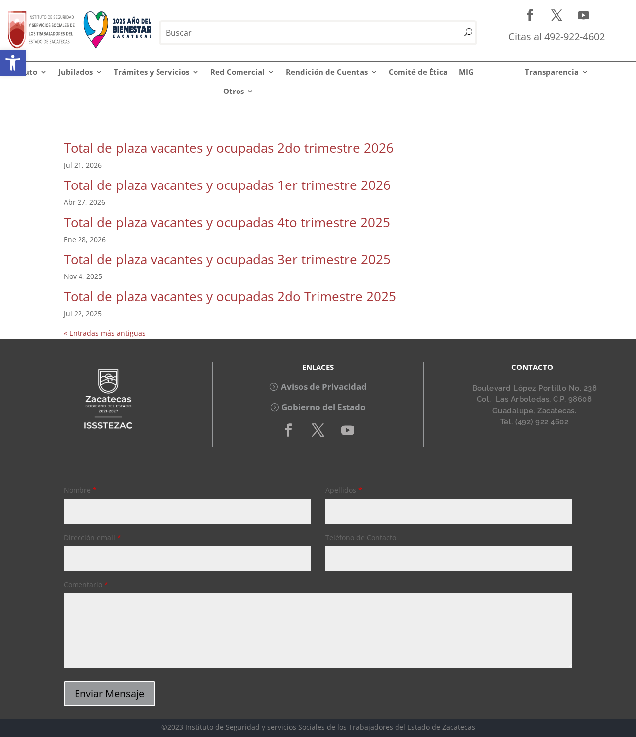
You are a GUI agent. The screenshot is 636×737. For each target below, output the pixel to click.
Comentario (86, 584)
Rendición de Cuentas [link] (327, 72)
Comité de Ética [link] (418, 72)
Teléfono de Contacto (360, 537)
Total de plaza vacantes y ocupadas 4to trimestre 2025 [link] (227, 222)
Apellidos (343, 490)
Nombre (80, 490)
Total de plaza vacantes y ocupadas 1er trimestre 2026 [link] (227, 185)
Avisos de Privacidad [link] (324, 386)
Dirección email (92, 537)
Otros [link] (233, 91)
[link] (13, 63)
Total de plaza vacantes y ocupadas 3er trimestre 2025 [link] (227, 259)
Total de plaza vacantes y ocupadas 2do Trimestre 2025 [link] (230, 296)
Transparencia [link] (552, 72)
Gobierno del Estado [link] (323, 407)
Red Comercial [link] (237, 72)
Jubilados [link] (75, 72)
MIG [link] (466, 72)
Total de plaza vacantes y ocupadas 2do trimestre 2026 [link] (229, 148)
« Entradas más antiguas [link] (105, 333)
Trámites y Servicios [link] (151, 72)
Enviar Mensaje (109, 693)
